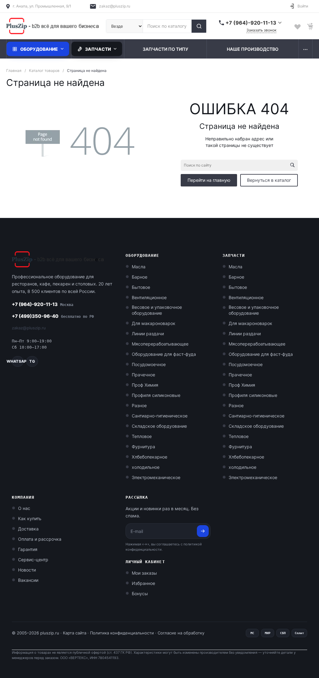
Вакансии (28, 580)
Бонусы (140, 593)
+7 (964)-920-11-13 (42, 304)
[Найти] (198, 26)
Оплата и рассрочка (39, 539)
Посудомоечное (149, 364)
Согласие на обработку (181, 632)
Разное (139, 405)
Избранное (143, 583)
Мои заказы (144, 573)
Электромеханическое (156, 477)
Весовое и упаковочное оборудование (157, 310)
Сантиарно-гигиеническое (160, 415)
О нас (24, 508)
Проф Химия (145, 385)
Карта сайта (74, 632)
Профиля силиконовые (156, 395)
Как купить (29, 518)
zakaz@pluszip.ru (114, 6)
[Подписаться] (203, 531)
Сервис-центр (33, 559)
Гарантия (27, 549)
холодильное (146, 467)
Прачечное (143, 374)
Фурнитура (143, 446)
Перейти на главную (209, 180)
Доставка (28, 528)
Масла (138, 266)
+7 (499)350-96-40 (53, 316)
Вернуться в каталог (269, 180)
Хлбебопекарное (149, 456)
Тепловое (142, 436)
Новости (27, 569)
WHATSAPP (18, 361)
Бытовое (141, 287)
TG (32, 361)
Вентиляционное (149, 297)
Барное (139, 277)
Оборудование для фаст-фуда (164, 354)
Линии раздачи (148, 333)
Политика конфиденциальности (122, 632)
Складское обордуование (159, 426)
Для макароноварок (153, 323)
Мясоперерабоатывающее (160, 343)
